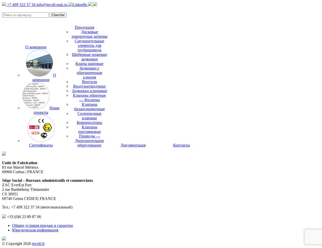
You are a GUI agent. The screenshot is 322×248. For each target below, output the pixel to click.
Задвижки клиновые (89, 91)
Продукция (84, 27)
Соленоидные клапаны (89, 115)
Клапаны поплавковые (89, 129)
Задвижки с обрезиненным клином (89, 72)
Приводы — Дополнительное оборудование (89, 140)
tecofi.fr (38, 243)
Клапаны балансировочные (89, 106)
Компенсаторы (89, 122)
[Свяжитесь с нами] (95, 5)
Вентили (89, 82)
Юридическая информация (35, 230)
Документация (133, 145)
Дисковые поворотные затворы (89, 34)
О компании (36, 47)
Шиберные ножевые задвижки (89, 56)
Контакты (181, 145)
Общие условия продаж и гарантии (42, 225)
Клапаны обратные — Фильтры (89, 97)
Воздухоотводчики (89, 86)
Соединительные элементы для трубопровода (89, 45)
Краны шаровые (89, 63)
